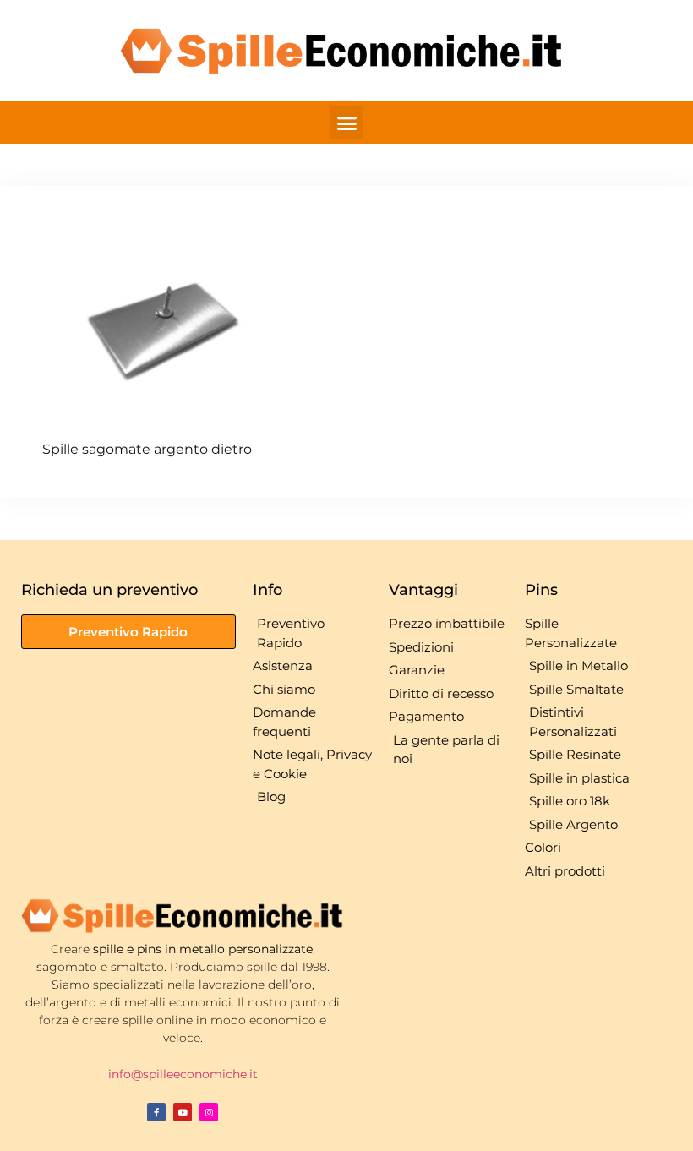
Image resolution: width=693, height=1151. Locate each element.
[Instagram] (208, 1112)
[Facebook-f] (156, 1112)
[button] (346, 122)
